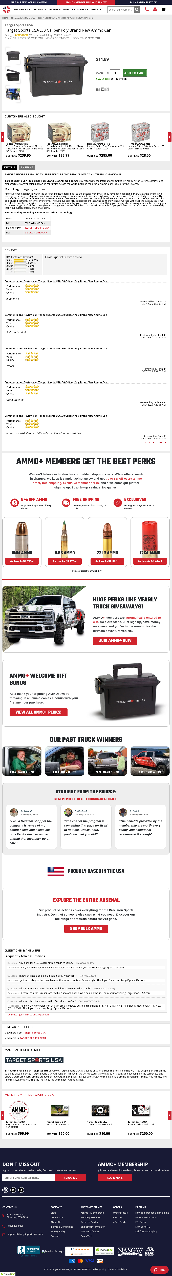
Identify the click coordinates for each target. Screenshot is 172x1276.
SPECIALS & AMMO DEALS (23, 18)
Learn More (115, 1177)
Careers (55, 1236)
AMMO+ (53, 9)
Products (21, 9)
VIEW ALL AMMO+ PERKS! (38, 712)
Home (5, 18)
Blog (53, 1212)
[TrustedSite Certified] (104, 1251)
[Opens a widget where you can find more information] (159, 1270)
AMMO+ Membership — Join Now (86, 2)
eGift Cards (119, 1222)
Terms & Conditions (62, 1226)
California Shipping (146, 1231)
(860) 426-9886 (147, 10)
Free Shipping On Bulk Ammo (28, 2)
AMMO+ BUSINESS (74, 9)
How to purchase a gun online (152, 1212)
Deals (95, 9)
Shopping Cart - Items (163, 10)
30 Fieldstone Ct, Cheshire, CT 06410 (17, 1216)
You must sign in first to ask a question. (27, 1014)
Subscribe (70, 1177)
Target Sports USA (37, 227)
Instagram (5, 1190)
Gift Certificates (90, 1231)
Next (169, 137)
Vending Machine (90, 1217)
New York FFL (142, 1226)
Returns (117, 1217)
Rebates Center (89, 1222)
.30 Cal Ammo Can (36, 232)
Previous (2, 137)
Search (137, 9)
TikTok (21, 1190)
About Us (56, 1222)
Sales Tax (86, 1236)
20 (160, 442)
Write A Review (62, 35)
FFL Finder (140, 1222)
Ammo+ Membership (92, 1212)
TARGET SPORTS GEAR (32, 1038)
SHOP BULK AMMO (86, 928)
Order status (120, 1212)
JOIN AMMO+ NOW (115, 640)
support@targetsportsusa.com (25, 1234)
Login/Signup (155, 10)
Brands (38, 9)
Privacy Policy (58, 1231)
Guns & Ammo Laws (146, 1217)
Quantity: (102, 72)
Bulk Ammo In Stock (143, 2)
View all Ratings (45, 35)
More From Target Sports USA (29, 1095)
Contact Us (57, 1217)
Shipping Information (93, 1226)
